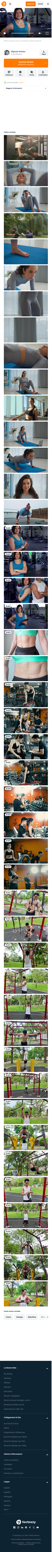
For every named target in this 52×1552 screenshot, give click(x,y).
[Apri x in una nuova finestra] (33, 1526)
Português (8, 1495)
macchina (32, 1316)
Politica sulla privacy (32, 1542)
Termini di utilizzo (17, 1542)
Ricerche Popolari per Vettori (15, 1435)
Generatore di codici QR (13, 1408)
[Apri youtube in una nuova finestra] (37, 1526)
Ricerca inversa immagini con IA (17, 1399)
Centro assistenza (11, 1459)
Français (7, 1504)
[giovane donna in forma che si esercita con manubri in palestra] (25, 693)
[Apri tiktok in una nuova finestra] (29, 1526)
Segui (44, 54)
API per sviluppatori (12, 1395)
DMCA (6, 1427)
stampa (19, 1316)
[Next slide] (42, 1316)
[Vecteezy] (3, 3)
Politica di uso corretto (25, 1543)
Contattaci (8, 1463)
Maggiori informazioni (14, 87)
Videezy (7, 1381)
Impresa (7, 1386)
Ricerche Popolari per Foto (14, 1440)
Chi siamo (8, 1468)
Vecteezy (7, 1377)
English (7, 1486)
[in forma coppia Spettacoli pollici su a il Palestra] (25, 589)
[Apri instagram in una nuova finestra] (17, 1526)
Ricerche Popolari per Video (15, 1444)
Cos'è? (21, 82)
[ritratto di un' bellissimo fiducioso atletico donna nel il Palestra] (25, 407)
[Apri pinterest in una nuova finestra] (25, 1526)
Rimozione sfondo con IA (14, 1403)
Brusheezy (8, 1373)
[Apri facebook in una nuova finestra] (14, 1526)
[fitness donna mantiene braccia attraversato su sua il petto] (25, 563)
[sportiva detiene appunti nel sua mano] (25, 615)
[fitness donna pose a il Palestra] (25, 537)
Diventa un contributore (13, 1472)
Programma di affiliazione (14, 1431)
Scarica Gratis (26, 63)
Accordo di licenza (11, 1422)
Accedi (40, 4)
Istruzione (8, 1390)
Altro (6, 1508)
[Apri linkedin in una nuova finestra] (21, 1526)
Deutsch (7, 1500)
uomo (8, 1316)
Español (7, 1491)
